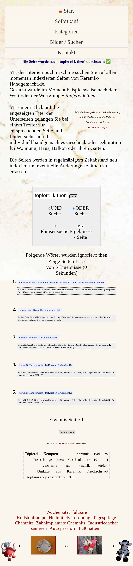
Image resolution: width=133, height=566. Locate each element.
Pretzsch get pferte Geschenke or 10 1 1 (71, 460)
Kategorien (66, 31)
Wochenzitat (58, 512)
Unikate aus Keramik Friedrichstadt (72, 471)
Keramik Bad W (92, 454)
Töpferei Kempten (41, 454)
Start (68, 11)
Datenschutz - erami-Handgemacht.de (40, 310)
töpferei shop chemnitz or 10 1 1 (52, 477)
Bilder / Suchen (66, 42)
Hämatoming (68, 443)
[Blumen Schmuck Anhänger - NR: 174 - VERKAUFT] (89, 552)
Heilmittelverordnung (69, 517)
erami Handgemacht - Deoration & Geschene (45, 365)
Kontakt (66, 52)
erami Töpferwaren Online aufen (38, 337)
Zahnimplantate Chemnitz (61, 522)
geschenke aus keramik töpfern (75, 465)
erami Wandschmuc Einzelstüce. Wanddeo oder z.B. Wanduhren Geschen (62, 282)
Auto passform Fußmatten (74, 528)
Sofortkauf (66, 21)
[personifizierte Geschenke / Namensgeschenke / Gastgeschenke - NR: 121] (43, 552)
